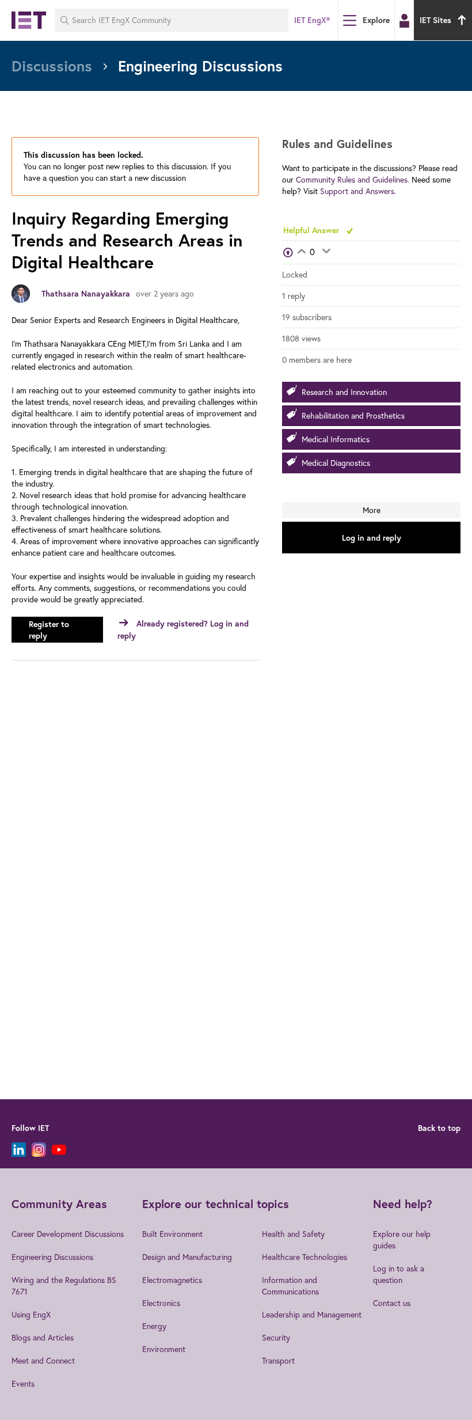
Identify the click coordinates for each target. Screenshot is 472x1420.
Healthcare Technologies (304, 1257)
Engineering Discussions (52, 1257)
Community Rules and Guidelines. (352, 179)
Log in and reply (371, 538)
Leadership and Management (311, 1314)
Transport (278, 1361)
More (371, 510)
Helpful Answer (312, 230)
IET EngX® (312, 20)
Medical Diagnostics (336, 463)
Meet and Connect (43, 1361)
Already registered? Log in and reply (183, 629)
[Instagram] (39, 1149)
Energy (154, 1326)
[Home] (29, 20)
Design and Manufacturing (187, 1257)
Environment (163, 1349)
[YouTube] (59, 1149)
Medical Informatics (336, 439)
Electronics (161, 1303)
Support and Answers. (358, 191)
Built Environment (172, 1234)
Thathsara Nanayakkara (85, 293)
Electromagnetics (172, 1280)
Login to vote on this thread (301, 252)
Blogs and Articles (43, 1337)
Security (276, 1337)
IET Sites (435, 20)
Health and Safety (293, 1234)
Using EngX (31, 1314)
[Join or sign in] (404, 21)
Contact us (391, 1303)
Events (23, 1384)
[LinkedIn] (19, 1149)
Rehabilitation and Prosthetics (353, 416)
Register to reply (49, 630)
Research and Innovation (344, 392)
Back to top (439, 1128)
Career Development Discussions (68, 1234)
